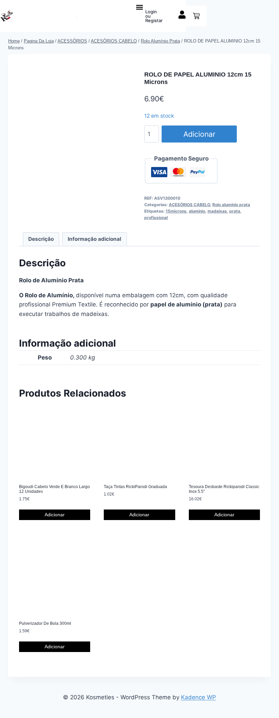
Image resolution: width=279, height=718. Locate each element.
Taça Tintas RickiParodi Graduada (135, 486)
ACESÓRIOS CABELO (189, 204)
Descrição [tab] (41, 239)
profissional (156, 217)
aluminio (197, 211)
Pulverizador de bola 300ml (45, 623)
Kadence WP (198, 697)
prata (234, 211)
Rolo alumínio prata (231, 204)
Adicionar (199, 134)
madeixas (217, 211)
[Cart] (196, 16)
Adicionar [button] (55, 514)
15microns (176, 211)
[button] (139, 7)
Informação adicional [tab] (94, 239)
